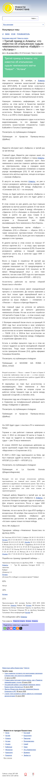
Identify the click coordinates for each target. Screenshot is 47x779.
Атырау (5, 554)
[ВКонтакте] (14, 628)
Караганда (9, 752)
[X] (20, 628)
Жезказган (9, 750)
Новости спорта (19, 621)
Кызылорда (27, 735)
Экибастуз (27, 755)
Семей (26, 744)
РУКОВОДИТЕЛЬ (18, 34)
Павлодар (27, 738)
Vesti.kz (24, 617)
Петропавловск (29, 741)
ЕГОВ (9, 34)
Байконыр (8, 747)
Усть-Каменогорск (30, 750)
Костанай (27, 733)
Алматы (41, 81)
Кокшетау (8, 755)
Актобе (27, 542)
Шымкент (27, 752)
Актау (7, 733)
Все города (8, 758)
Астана (5, 540)
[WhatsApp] (4, 628)
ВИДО (3, 34)
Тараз (25, 747)
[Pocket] (11, 628)
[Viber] (8, 628)
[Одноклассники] (17, 628)
